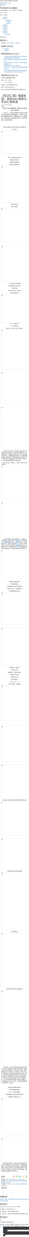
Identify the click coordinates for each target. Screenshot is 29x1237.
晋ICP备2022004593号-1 (8, 1226)
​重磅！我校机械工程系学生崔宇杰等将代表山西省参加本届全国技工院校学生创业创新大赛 (15, 71)
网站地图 (2, 3)
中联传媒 (22, 1226)
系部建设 (5, 25)
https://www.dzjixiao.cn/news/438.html (16, 1179)
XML (9, 3)
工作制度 (8, 22)
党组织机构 (9, 20)
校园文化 (5, 28)
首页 (8, 43)
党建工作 (5, 19)
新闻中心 (12, 43)
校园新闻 (6, 50)
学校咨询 (5, 26)
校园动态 (18, 43)
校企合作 (5, 31)
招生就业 (5, 29)
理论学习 (8, 23)
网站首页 (5, 17)
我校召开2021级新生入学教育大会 (12, 65)
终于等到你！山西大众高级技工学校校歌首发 (16, 1184)
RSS (6, 3)
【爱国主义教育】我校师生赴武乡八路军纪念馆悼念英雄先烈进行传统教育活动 (15, 57)
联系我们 (5, 33)
